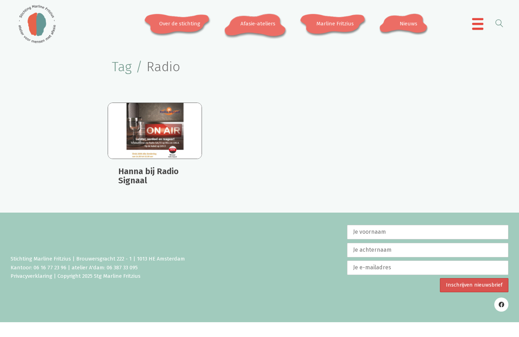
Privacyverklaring (31, 276)
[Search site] (499, 24)
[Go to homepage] (37, 24)
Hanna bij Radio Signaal (148, 176)
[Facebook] (501, 305)
